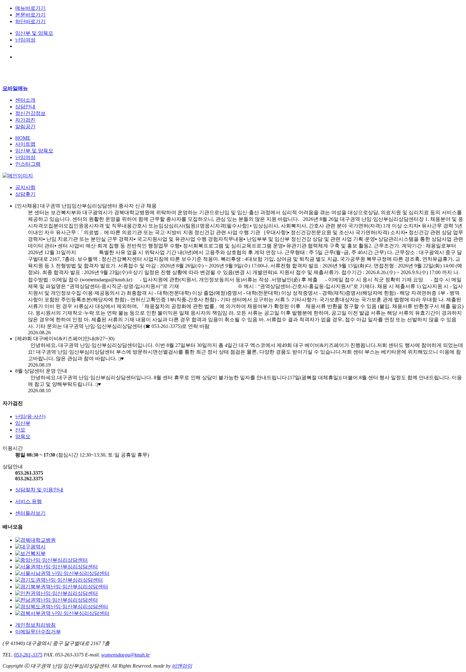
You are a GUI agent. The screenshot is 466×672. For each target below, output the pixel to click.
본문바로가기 (30, 14)
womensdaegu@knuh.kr (125, 654)
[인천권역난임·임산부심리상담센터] (56, 593)
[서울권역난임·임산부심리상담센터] (56, 566)
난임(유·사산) (30, 416)
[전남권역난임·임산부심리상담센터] (56, 600)
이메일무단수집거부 (38, 631)
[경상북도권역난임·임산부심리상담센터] (61, 606)
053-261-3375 (28, 654)
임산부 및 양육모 (34, 33)
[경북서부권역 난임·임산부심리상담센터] (62, 613)
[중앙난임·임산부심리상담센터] (51, 560)
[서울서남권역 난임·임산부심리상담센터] (62, 573)
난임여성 (25, 39)
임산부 (22, 423)
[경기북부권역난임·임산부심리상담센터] (61, 586)
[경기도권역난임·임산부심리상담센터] (59, 580)
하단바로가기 (30, 21)
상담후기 (25, 194)
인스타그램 (28, 164)
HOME (22, 138)
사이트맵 (25, 144)
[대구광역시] (30, 546)
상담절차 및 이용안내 (39, 489)
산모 (20, 429)
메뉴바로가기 (30, 8)
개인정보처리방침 (35, 625)
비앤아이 (182, 666)
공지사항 (25, 187)
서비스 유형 (28, 501)
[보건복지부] (30, 553)
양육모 (22, 436)
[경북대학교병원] (35, 540)
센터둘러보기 (30, 513)
